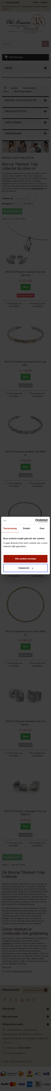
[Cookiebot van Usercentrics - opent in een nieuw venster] (36, 520)
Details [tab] (26, 528)
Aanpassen (23, 568)
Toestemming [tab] (10, 528)
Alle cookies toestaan (25, 558)
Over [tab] (42, 528)
